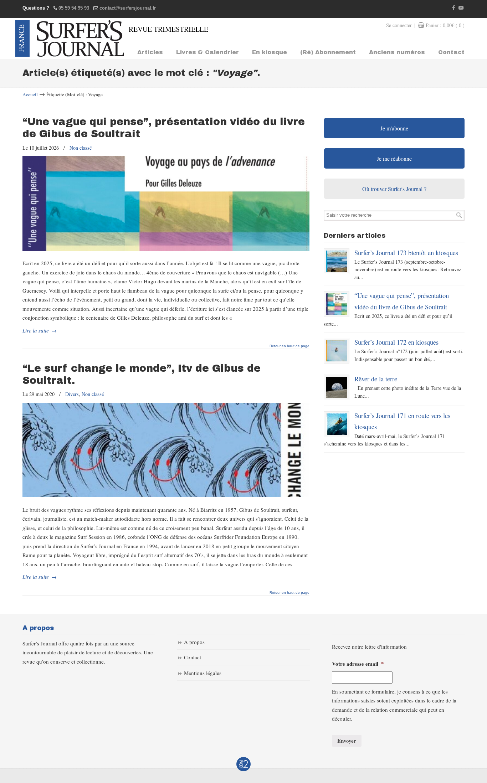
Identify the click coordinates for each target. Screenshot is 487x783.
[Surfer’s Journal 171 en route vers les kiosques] (336, 424)
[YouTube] (461, 8)
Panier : (445, 25)
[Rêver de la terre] (336, 387)
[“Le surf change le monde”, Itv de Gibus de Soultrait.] (165, 495)
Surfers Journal (80, 38)
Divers (72, 394)
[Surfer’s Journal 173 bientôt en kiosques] (336, 261)
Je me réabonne (394, 158)
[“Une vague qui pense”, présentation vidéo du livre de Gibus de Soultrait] (165, 248)
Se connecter (399, 25)
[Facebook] (453, 8)
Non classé (81, 147)
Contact (192, 657)
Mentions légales (202, 672)
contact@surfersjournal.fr (127, 8)
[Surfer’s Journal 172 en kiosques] (336, 350)
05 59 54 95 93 (73, 8)
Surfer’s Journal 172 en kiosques (396, 342)
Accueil (30, 94)
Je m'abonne (394, 128)
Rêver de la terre (375, 378)
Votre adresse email (358, 664)
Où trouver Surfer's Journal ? (394, 188)
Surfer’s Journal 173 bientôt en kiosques (406, 252)
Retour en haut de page (289, 346)
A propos (194, 641)
